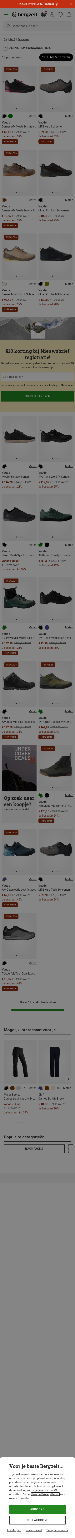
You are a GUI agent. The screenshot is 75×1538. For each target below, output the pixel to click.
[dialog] (37, 1497)
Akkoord (37, 1509)
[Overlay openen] (56, 4)
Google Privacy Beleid (45, 1494)
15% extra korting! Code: (35, 3)
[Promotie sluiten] (71, 4)
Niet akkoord (38, 1520)
